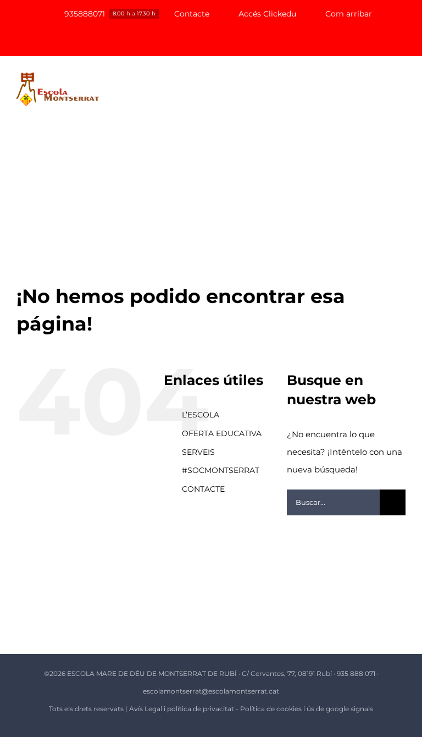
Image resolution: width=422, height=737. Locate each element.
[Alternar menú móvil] (401, 88)
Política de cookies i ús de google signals (306, 709)
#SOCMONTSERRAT (220, 470)
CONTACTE (203, 489)
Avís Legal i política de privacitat (181, 709)
